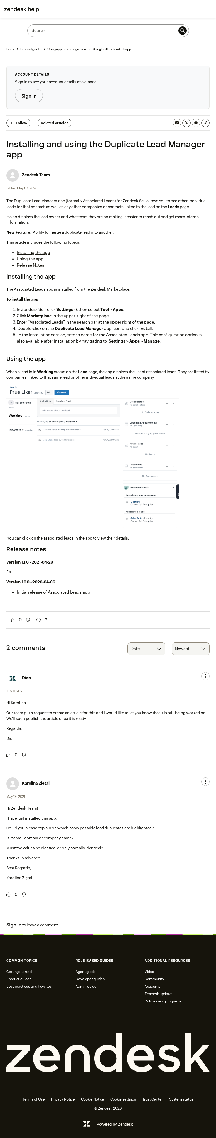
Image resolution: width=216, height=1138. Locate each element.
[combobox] (146, 648)
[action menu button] (205, 676)
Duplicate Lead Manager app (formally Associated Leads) (65, 200)
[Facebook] (196, 123)
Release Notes (30, 265)
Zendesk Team (36, 174)
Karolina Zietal (36, 783)
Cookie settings (123, 1099)
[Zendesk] (108, 1053)
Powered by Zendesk (114, 1124)
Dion (26, 677)
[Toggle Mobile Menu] (206, 9)
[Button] (13, 620)
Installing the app (33, 252)
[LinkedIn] (177, 123)
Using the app (30, 259)
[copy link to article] (205, 123)
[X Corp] (186, 123)
